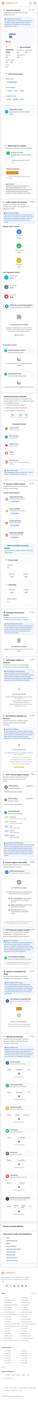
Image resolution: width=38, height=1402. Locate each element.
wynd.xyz (12, 34)
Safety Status (10, 565)
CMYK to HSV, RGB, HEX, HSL (12, 1326)
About (6, 1388)
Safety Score (12, 574)
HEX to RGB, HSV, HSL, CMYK (12, 1324)
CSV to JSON (8, 1317)
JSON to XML (8, 1321)
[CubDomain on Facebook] (6, 1286)
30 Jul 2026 (7, 1360)
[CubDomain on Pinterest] (18, 1286)
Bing (16, 90)
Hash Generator (10, 1252)
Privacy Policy (13, 1388)
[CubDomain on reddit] (26, 1286)
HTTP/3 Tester (24, 1340)
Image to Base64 (11, 1246)
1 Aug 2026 (8, 1358)
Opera (23, 1375)
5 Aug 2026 (8, 1353)
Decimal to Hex (9, 1336)
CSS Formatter (8, 1309)
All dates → (4, 1367)
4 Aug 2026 (24, 1353)
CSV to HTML (24, 1314)
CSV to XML (24, 1317)
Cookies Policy (32, 1388)
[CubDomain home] (8, 1273)
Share (32, 9)
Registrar (8, 55)
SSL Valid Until (28, 50)
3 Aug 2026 (8, 1355)
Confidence (26, 574)
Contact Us (14, 1390)
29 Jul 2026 (24, 1360)
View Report (16, 501)
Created (7, 60)
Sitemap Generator (11, 1240)
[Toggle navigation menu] (35, 3)
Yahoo (22, 90)
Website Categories (12, 599)
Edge (13, 1375)
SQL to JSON (24, 1328)
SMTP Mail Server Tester (11, 1340)
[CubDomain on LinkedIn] (22, 1286)
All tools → (34, 1293)
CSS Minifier (24, 1307)
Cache (9, 99)
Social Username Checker (13, 1249)
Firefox (17, 1375)
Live (23, 99)
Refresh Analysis (12, 172)
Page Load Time (21, 55)
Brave (28, 1375)
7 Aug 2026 (8, 1351)
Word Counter (24, 1300)
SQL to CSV (7, 1328)
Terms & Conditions (23, 1388)
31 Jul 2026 (24, 1358)
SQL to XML (8, 1331)
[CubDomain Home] (9, 3)
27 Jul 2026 (24, 1362)
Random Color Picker (26, 1321)
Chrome (7, 1375)
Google (9, 90)
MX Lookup (24, 1331)
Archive (16, 99)
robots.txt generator (12, 1260)
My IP (8, 1238)
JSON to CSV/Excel (25, 1319)
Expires (7, 65)
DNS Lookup (8, 1333)
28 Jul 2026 (7, 1362)
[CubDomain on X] (10, 1286)
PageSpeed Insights (12, 82)
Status (20, 1390)
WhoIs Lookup (8, 1302)
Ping (19, 1008)
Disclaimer (7, 1390)
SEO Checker (24, 1298)
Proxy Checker (8, 1338)
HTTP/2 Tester (8, 1319)
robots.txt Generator (26, 1312)
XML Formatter (10, 1255)
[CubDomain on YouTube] (14, 1286)
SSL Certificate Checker (10, 1314)
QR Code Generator (12, 1257)
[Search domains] (30, 3)
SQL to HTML (24, 1326)
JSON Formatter (25, 1309)
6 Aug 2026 (24, 1351)
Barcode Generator (26, 1336)
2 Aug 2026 (24, 1355)
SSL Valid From (20, 50)
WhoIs (8, 1243)
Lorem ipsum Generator (27, 1338)
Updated (12, 60)
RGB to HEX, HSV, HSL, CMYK (28, 1324)
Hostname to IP (25, 1333)
